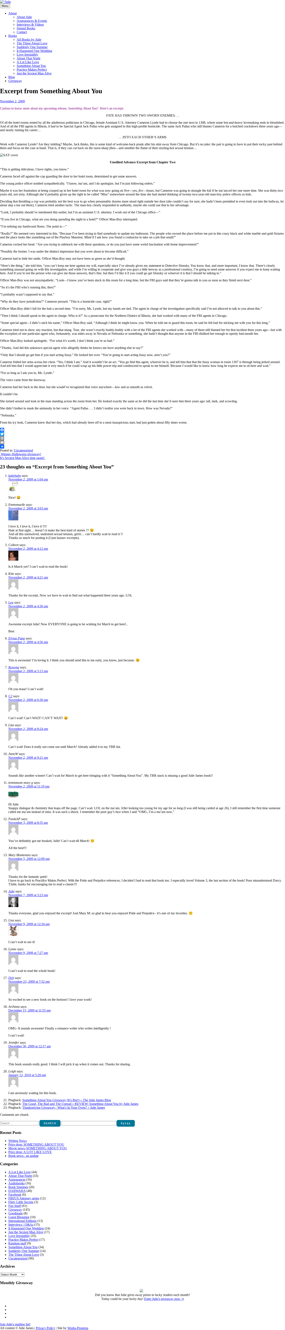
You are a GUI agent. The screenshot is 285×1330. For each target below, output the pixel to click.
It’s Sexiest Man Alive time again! (22, 458)
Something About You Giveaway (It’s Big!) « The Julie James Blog (66, 1100)
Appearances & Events (32, 21)
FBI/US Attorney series (23, 1198)
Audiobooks (16, 1183)
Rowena (13, 667)
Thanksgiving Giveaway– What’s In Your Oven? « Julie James (63, 1107)
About (12, 13)
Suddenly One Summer (32, 47)
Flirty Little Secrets (20, 1202)
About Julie (24, 17)
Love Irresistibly (27, 54)
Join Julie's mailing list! (15, 1324)
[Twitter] (142, 434)
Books (12, 36)
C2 (10, 696)
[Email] (142, 442)
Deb (11, 978)
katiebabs (14, 475)
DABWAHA (17, 1191)
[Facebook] (142, 430)
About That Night (28, 58)
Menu (5, 6)
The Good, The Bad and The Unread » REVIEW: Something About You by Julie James (80, 1104)
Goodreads (15, 1213)
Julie (11, 891)
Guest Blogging (18, 1217)
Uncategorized (23, 450)
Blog (11, 77)
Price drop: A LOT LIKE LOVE (30, 1152)
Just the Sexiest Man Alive (34, 73)
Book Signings (18, 1187)
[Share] (142, 446)
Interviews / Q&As (20, 1224)
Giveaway (15, 81)
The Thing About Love (32, 43)
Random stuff (17, 1243)
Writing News (17, 1141)
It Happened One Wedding (34, 51)
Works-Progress (77, 1328)
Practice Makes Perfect (32, 69)
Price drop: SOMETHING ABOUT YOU (36, 1144)
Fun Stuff (14, 1206)
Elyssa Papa (16, 638)
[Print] (142, 438)
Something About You (31, 66)
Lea (10, 602)
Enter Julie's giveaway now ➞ (164, 1299)
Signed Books (26, 28)
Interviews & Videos (30, 24)
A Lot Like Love (28, 62)
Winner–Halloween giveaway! (20, 454)
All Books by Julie (29, 39)
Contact (22, 32)
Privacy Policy (45, 1328)
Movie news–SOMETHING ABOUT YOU (37, 1148)
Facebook (14, 1194)
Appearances (16, 1179)
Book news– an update (23, 1156)
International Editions (22, 1221)
